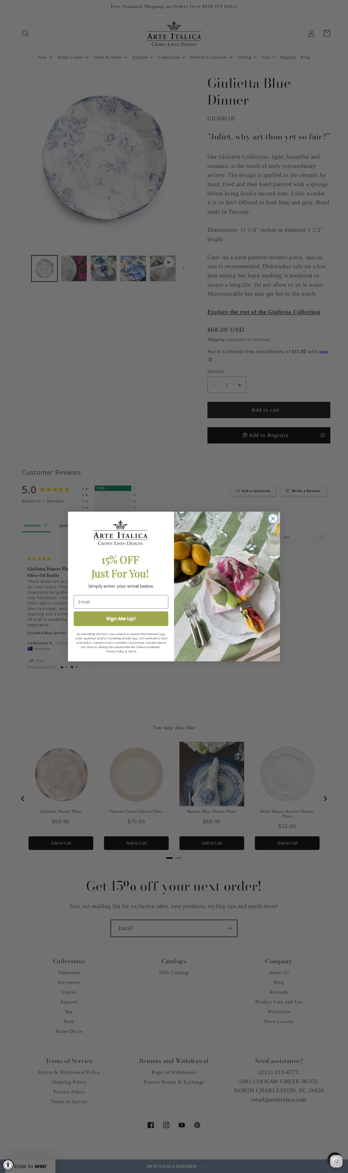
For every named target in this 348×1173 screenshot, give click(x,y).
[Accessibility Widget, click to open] (8, 1164)
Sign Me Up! (121, 618)
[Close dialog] (273, 518)
